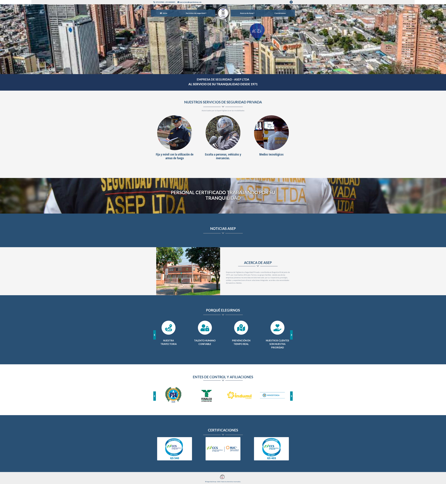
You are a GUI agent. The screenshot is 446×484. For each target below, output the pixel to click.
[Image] (174, 132)
